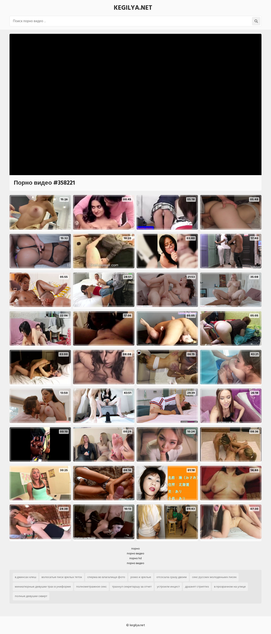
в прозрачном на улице (230, 586)
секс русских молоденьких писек (214, 577)
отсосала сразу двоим (171, 577)
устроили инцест (168, 586)
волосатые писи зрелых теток (61, 577)
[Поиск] (256, 21)
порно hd (135, 558)
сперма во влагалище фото (106, 577)
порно (135, 548)
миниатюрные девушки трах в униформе (43, 586)
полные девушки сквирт (31, 596)
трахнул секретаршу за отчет (132, 586)
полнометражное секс (91, 586)
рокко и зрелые (140, 577)
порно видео (135, 553)
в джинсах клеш (25, 577)
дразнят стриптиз (197, 586)
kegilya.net (133, 8)
